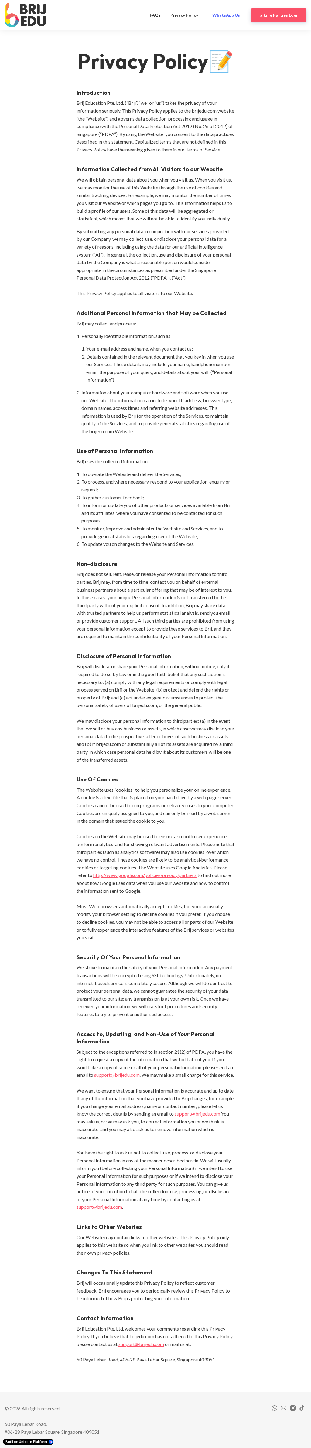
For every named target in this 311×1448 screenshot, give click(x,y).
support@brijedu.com (117, 1075)
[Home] (27, 15)
